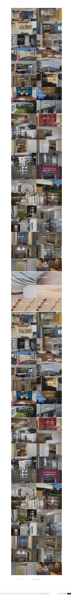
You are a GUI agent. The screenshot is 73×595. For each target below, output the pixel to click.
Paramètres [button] (59, 593)
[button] (28, 286)
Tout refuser (64, 593)
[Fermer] (71, 593)
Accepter (69, 593)
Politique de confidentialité (45, 593)
